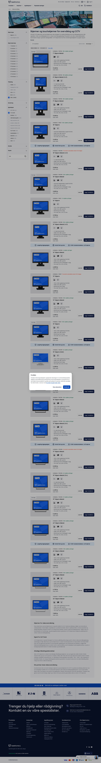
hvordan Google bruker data (53, 382)
